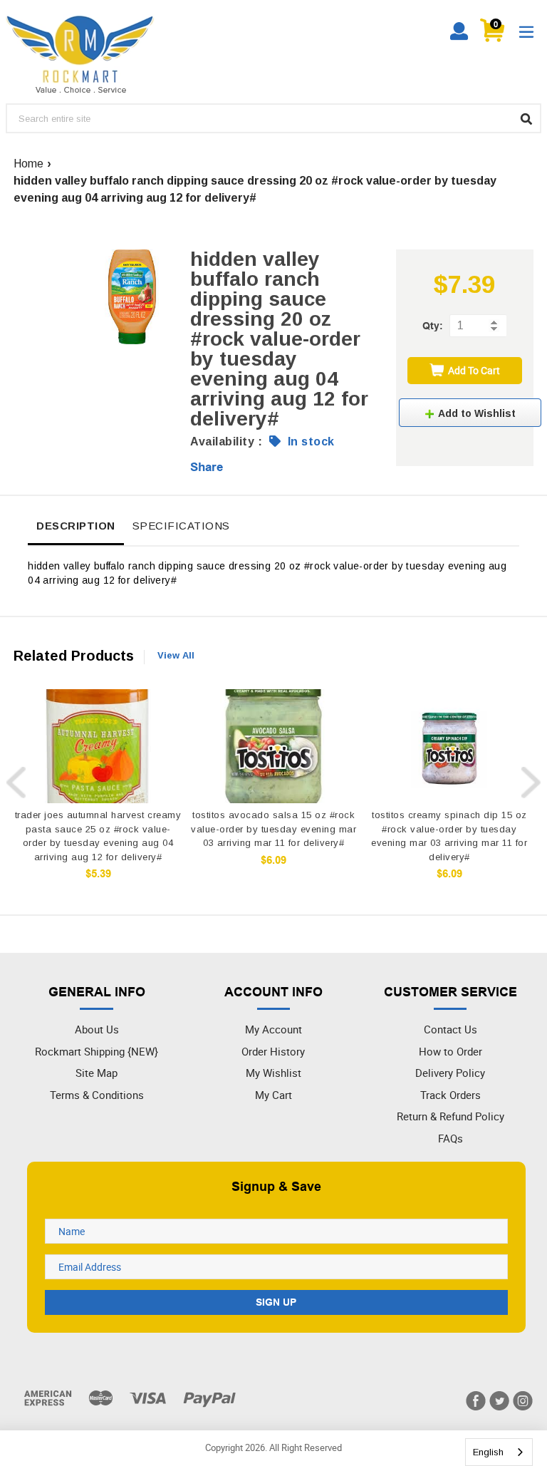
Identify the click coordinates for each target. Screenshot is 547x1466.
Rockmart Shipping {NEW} (96, 1051)
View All (175, 655)
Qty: (432, 325)
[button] (470, 412)
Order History (273, 1051)
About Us (97, 1029)
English (488, 1452)
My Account (273, 1029)
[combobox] (499, 1452)
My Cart (273, 1095)
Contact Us (450, 1029)
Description (75, 526)
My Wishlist (273, 1072)
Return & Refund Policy (450, 1116)
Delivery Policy (450, 1072)
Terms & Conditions (97, 1095)
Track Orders (450, 1095)
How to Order (450, 1051)
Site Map (96, 1072)
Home (28, 164)
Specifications (181, 526)
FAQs (450, 1138)
